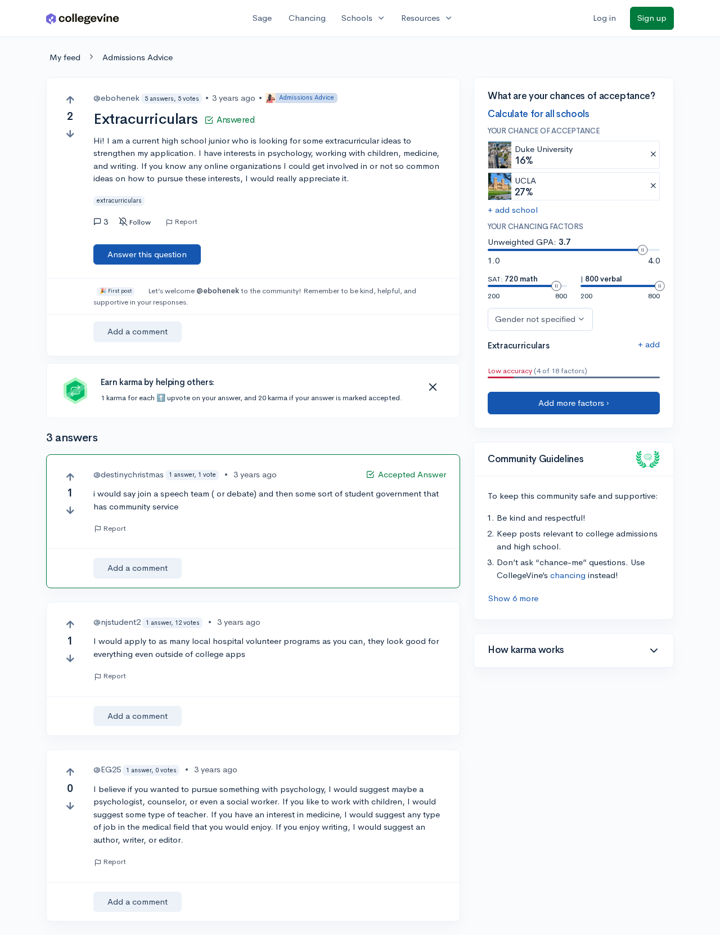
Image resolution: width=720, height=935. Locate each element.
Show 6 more (513, 598)
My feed (65, 57)
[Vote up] (70, 100)
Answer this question (147, 254)
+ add (649, 344)
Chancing (307, 17)
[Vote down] (70, 133)
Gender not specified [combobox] (535, 319)
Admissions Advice (137, 57)
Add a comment (137, 331)
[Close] (432, 387)
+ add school (513, 209)
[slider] (642, 250)
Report (185, 221)
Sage (262, 17)
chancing (568, 575)
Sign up (652, 17)
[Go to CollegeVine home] (82, 18)
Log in (604, 17)
